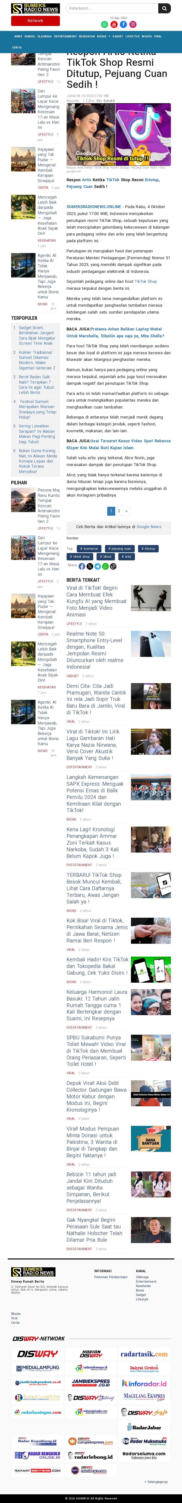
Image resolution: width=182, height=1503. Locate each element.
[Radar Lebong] (91, 1455)
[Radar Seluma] (144, 1455)
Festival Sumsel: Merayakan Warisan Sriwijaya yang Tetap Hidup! (34, 409)
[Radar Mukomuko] (144, 1441)
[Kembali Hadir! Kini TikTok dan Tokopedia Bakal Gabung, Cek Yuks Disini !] (151, 970)
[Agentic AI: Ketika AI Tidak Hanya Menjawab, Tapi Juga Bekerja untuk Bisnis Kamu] (23, 265)
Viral (158, 36)
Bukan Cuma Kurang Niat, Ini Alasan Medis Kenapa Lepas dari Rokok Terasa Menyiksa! (35, 461)
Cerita (17, 47)
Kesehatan (87, 36)
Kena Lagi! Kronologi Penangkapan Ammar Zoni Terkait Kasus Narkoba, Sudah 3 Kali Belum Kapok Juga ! (93, 843)
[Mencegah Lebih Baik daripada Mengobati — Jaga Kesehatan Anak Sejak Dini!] (23, 207)
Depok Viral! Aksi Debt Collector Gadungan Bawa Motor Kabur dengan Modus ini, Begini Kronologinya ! (97, 1097)
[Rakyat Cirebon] (144, 1368)
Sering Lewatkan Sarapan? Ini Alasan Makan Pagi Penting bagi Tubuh (34, 434)
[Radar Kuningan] (38, 1412)
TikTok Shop (146, 282)
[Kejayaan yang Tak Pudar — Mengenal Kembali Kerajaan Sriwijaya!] (23, 159)
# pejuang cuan (120, 548)
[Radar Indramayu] (91, 1368)
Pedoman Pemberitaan (110, 1277)
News (18, 36)
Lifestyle (133, 36)
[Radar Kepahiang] (38, 1441)
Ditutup (151, 180)
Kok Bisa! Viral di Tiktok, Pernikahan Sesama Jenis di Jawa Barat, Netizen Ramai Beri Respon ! (97, 931)
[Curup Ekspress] (91, 1441)
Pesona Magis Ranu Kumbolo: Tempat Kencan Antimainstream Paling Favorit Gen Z (51, 59)
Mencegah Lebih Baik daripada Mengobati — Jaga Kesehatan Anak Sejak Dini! (48, 215)
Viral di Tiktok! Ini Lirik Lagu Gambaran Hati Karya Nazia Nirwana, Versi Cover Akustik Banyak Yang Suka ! (93, 745)
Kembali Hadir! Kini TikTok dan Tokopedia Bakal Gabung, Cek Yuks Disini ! (98, 966)
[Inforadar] (144, 1383)
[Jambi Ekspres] (91, 1383)
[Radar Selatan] (91, 1470)
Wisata (147, 36)
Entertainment (65, 36)
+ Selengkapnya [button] (156, 1482)
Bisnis (101, 36)
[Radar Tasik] (144, 1353)
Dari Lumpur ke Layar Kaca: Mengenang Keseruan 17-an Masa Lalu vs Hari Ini (48, 109)
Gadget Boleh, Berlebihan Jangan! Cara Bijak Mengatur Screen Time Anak (34, 335)
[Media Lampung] (38, 1368)
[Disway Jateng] (91, 1397)
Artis (86, 180)
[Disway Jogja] (144, 1412)
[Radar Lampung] (38, 1397)
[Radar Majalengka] (91, 1412)
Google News (149, 527)
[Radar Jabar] (144, 1426)
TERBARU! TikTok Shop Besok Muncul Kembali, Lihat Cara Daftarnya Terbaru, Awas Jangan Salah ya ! (94, 888)
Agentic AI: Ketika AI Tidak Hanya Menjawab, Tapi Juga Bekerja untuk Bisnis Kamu (48, 276)
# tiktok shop (80, 556)
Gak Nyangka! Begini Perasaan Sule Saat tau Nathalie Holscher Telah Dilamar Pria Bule (94, 1230)
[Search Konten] (164, 8)
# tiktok (105, 556)
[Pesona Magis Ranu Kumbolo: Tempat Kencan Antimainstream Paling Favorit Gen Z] (23, 500)
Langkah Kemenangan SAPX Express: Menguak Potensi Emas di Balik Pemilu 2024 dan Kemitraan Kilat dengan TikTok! (95, 794)
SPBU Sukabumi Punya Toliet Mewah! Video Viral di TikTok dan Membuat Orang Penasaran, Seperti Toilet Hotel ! (96, 1051)
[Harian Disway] (91, 1353)
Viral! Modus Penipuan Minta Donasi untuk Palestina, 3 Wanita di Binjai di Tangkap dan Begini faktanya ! (93, 1142)
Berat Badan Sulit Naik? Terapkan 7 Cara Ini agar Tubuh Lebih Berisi (33, 384)
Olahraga (45, 36)
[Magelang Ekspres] (144, 1397)
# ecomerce (89, 548)
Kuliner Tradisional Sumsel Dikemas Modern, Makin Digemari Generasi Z (34, 360)
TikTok (112, 180)
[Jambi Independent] (38, 1383)
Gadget (118, 36)
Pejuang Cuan (80, 187)
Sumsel (29, 36)
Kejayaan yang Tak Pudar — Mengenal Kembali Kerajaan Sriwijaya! (47, 165)
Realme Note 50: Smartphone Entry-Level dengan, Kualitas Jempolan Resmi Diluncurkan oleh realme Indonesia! (95, 650)
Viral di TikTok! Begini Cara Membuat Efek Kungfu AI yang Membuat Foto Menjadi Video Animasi (97, 601)
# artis (126, 556)
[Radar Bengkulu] (38, 1455)
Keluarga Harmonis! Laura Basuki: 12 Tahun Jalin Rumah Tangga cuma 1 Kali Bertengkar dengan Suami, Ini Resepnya (97, 1005)
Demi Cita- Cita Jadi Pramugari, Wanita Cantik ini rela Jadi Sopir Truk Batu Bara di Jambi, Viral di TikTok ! (96, 699)
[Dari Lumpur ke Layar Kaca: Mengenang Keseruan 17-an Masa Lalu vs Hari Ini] (23, 101)
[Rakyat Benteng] (38, 1470)
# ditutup (148, 548)
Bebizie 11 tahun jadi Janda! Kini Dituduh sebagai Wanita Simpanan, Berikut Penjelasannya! (92, 1188)
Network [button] (35, 21)
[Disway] (38, 1353)
